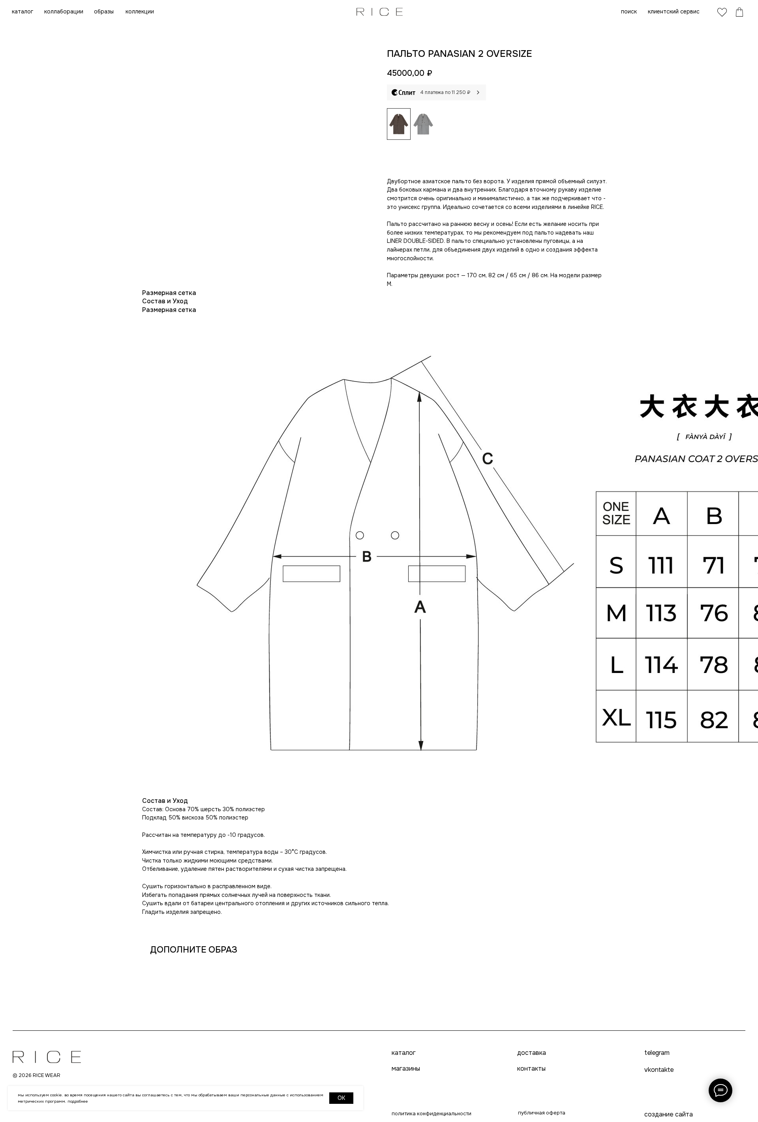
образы (104, 11)
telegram (656, 1053)
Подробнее (78, 1101)
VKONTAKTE (659, 1070)
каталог (22, 11)
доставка (531, 1053)
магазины (406, 1069)
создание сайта (668, 1114)
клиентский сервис (674, 11)
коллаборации (63, 11)
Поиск (629, 11)
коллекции (140, 11)
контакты (531, 1069)
